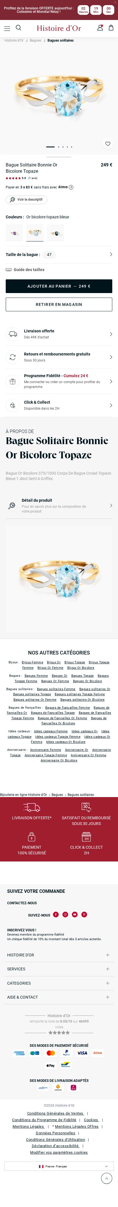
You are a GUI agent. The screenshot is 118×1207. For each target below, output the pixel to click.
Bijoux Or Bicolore (80, 668)
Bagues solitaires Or (94, 689)
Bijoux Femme (32, 662)
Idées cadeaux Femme (51, 731)
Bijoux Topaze (74, 662)
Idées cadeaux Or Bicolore (66, 742)
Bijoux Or (54, 662)
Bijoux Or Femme (51, 668)
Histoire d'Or (14, 40)
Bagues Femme (36, 676)
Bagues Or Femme (55, 681)
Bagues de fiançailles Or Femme (62, 718)
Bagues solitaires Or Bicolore (82, 700)
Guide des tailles (29, 269)
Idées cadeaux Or (85, 731)
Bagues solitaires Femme (56, 689)
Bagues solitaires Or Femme (35, 700)
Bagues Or (60, 676)
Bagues (35, 40)
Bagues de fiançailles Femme (67, 708)
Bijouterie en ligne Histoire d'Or (23, 795)
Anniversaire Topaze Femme (46, 755)
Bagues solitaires (61, 40)
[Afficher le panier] (111, 28)
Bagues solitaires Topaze (32, 694)
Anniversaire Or (76, 750)
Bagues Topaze (82, 676)
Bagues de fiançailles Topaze (53, 713)
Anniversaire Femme (45, 750)
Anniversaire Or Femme (88, 755)
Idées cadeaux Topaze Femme (57, 737)
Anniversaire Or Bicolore (59, 760)
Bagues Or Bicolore (87, 681)
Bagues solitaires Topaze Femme (80, 694)
